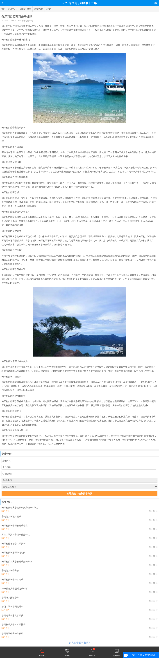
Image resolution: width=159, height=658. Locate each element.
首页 (155, 3)
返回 (2, 3)
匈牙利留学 (25, 9)
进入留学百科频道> (79, 642)
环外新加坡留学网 (25, 21)
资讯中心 (12, 9)
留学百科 (38, 9)
